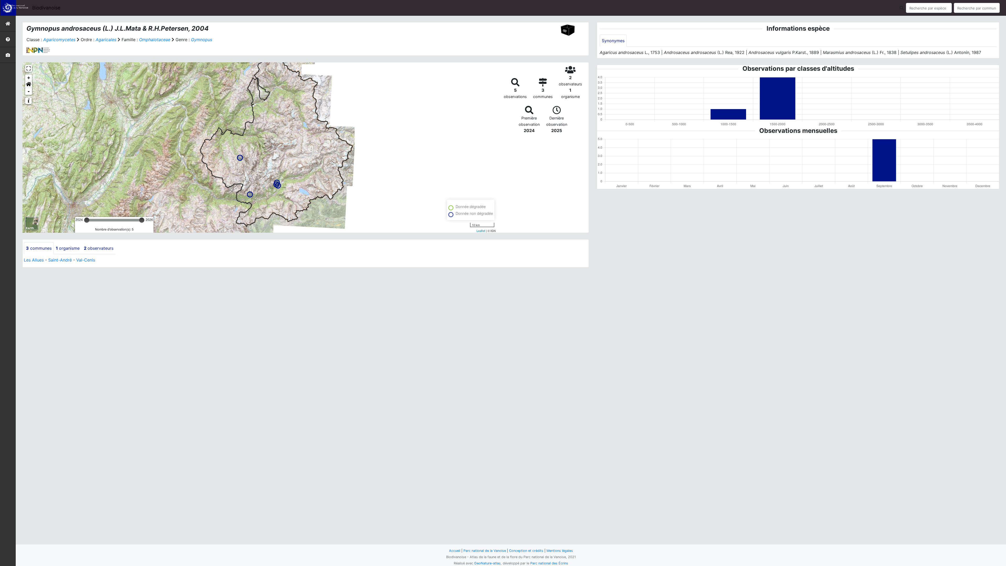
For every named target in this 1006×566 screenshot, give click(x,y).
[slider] (86, 220)
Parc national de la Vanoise (484, 551)
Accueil (454, 551)
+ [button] (28, 77)
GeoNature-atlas (487, 563)
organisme (68, 248)
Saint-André (60, 260)
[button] (28, 84)
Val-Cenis (85, 260)
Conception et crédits (526, 551)
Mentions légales (559, 551)
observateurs (98, 248)
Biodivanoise (46, 7)
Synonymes (613, 40)
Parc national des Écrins (549, 563)
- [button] (28, 91)
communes (39, 248)
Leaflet (481, 230)
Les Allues (34, 260)
